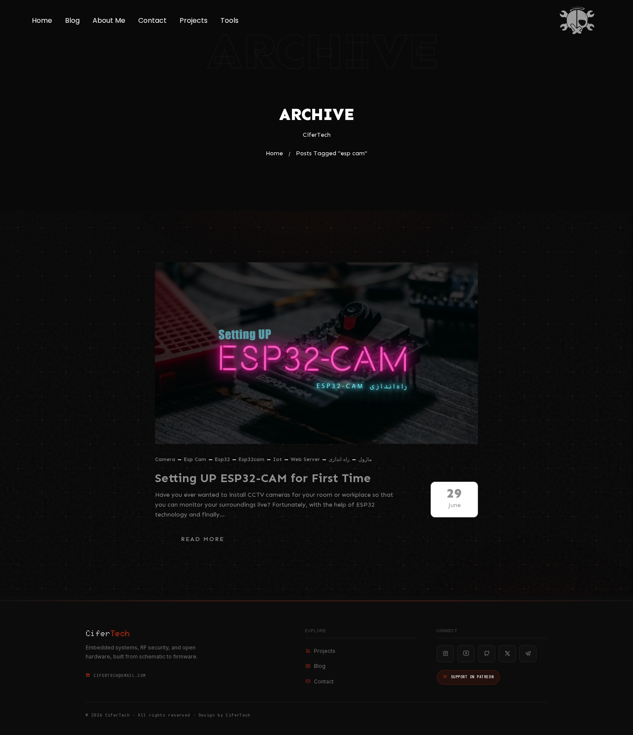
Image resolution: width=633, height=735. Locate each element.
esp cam (195, 459)
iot (277, 459)
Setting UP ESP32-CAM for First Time (263, 478)
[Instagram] (445, 653)
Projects (194, 20)
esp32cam (251, 459)
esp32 (222, 459)
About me (109, 20)
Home (42, 20)
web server (305, 459)
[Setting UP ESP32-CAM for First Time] (316, 353)
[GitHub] (486, 653)
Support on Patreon (472, 677)
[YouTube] (466, 653)
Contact (152, 20)
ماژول (365, 459)
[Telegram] (528, 653)
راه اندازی (339, 459)
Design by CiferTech (225, 715)
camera (165, 459)
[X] (507, 653)
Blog (72, 20)
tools (229, 20)
